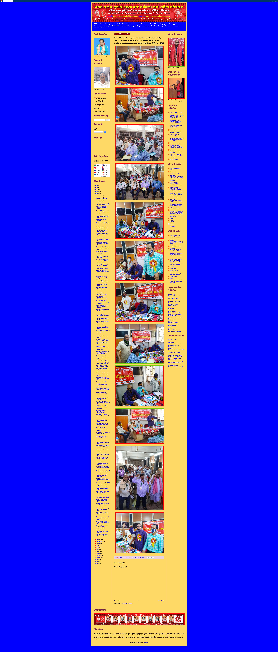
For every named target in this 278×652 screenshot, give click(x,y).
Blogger (145, 642)
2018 (96, 561)
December (99, 195)
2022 (96, 189)
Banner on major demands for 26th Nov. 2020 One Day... (102, 518)
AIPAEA (172, 240)
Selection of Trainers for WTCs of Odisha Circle (102, 340)
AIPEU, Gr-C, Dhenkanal (176, 112)
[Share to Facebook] (151, 558)
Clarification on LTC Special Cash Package (102, 268)
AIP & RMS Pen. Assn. (175, 235)
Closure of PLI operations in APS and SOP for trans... (102, 420)
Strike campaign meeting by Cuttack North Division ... (102, 306)
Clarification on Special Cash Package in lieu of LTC (102, 513)
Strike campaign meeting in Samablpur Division (102, 280)
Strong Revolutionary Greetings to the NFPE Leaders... (102, 243)
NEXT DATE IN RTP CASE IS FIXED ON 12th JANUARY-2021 (102, 493)
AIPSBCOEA (173, 268)
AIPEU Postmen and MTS (176, 259)
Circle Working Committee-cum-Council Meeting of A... (102, 447)
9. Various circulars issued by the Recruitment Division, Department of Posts (175, 362)
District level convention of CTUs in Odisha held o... (103, 471)
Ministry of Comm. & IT (174, 295)
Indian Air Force (172, 311)
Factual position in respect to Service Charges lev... (103, 496)
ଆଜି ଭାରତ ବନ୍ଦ (99, 253)
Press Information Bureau (174, 331)
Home (139, 600)
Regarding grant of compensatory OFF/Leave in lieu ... (101, 383)
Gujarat (171, 220)
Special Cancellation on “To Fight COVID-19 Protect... (102, 459)
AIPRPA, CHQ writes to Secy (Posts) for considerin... (101, 200)
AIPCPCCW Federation (175, 246)
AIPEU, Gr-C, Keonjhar (175, 143)
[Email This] (147, 558)
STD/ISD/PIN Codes (173, 304)
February (99, 555)
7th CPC (170, 328)
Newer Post (117, 600)
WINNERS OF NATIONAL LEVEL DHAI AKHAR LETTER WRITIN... (102, 230)
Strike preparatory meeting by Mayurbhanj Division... (102, 311)
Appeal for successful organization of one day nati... (102, 271)
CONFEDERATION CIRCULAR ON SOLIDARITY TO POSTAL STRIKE (176, 242)
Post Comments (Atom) (126, 603)
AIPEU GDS (172, 248)
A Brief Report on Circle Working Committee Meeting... (102, 407)
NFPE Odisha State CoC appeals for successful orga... (102, 467)
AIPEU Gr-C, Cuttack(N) (175, 154)
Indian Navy (171, 309)
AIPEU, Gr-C (173, 266)
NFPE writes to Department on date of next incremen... (103, 433)
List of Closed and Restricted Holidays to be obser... (102, 256)
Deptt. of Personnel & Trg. (174, 314)
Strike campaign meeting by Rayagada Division (102, 319)
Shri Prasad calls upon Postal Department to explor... (102, 344)
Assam (171, 218)
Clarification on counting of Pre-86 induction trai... (103, 203)
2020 (96, 193)
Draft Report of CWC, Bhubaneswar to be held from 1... (102, 479)
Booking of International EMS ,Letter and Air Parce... (102, 500)
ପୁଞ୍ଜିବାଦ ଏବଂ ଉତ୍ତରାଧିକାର (102, 360)
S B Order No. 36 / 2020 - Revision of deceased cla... (102, 488)
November (99, 197)
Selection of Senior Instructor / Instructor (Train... (102, 336)
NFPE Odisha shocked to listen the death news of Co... (102, 442)
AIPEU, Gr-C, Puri (174, 159)
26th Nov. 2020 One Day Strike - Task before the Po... (102, 522)
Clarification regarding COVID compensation (102, 366)
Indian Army (171, 308)
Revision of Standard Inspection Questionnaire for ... (101, 289)
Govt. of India (171, 294)
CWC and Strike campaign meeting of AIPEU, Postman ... (102, 475)
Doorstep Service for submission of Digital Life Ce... (102, 394)
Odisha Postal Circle (173, 298)
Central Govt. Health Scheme (175, 317)
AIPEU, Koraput (173, 130)
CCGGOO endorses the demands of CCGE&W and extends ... (102, 261)
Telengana (172, 224)
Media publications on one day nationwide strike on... (103, 216)
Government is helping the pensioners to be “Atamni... (102, 398)
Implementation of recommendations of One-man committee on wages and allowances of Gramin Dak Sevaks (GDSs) (176, 138)
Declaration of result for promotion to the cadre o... (102, 357)
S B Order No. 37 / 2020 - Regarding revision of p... (102, 424)
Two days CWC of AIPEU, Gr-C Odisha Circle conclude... (102, 438)
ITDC (169, 318)
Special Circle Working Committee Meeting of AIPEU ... (102, 535)
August (98, 543)
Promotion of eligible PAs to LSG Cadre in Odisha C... (102, 239)
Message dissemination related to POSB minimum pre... (102, 527)
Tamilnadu (172, 175)
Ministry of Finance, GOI (174, 312)
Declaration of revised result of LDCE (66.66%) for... (102, 378)
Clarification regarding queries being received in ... (102, 416)
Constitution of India (173, 324)
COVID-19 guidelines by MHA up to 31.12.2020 (102, 264)
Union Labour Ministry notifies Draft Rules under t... (101, 284)
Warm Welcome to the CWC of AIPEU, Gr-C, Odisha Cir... (103, 484)
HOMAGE (172, 221)
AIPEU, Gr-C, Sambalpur (176, 134)
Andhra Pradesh (174, 182)
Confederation (173, 276)
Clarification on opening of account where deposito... (103, 332)
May (98, 549)
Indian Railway (172, 305)
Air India (170, 307)
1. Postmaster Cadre (173, 339)
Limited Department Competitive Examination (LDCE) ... (102, 293)
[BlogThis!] (149, 558)
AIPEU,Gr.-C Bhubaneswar (176, 150)
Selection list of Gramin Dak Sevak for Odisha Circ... (102, 235)
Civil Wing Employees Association (175, 271)
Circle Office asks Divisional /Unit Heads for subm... (102, 531)
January (99, 557)
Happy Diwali (99, 386)
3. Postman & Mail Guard (174, 344)
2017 (96, 563)
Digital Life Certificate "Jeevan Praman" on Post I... (102, 429)
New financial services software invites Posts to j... (103, 402)
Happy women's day (174, 173)
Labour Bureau (172, 315)
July (98, 545)
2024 (96, 185)
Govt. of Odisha (172, 319)
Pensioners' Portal (172, 325)
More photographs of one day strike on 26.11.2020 (102, 223)
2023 (96, 187)
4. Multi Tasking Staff (173, 345)
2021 (96, 191)
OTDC (169, 321)
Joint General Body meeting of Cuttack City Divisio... (102, 327)
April (98, 551)
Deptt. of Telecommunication (175, 300)
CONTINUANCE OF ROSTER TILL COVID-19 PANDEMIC (102, 348)
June (98, 547)
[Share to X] (150, 558)
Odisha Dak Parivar (174, 207)
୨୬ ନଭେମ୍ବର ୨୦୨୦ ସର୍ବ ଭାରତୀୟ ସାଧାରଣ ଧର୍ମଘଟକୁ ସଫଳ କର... (102, 302)
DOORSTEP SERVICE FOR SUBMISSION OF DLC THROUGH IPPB (102, 352)
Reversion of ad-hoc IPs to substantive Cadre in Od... (102, 374)
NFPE (171, 278)
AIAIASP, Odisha (174, 187)
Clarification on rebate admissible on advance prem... (102, 370)
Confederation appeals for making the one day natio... (102, 505)
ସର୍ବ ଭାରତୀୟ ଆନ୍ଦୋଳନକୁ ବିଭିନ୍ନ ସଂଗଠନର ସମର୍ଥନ (102, 277)
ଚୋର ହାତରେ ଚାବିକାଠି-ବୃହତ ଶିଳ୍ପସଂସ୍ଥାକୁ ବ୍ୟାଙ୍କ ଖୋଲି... (101, 207)
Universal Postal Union (174, 329)
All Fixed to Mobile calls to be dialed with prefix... (102, 226)
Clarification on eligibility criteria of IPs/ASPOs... (102, 362)
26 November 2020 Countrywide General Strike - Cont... (102, 463)
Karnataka (172, 226)
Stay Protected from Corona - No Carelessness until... (101, 297)
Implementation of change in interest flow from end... (102, 509)
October (99, 539)
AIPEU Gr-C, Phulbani (175, 145)
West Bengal (173, 171)
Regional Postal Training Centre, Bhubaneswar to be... (102, 212)
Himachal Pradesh (174, 210)
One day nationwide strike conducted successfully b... (102, 248)
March (98, 553)
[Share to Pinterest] (153, 558)
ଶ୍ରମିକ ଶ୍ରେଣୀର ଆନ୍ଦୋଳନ (102, 251)
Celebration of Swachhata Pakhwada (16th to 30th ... (102, 389)
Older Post (161, 600)
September (99, 541)
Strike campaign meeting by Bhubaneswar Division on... (102, 323)
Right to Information (173, 322)
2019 (96, 559)
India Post (170, 297)
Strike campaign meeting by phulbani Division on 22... (102, 315)
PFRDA (170, 326)
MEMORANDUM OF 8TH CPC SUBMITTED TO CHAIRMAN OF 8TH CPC (176, 281)
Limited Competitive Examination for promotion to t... (101, 411)
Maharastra (172, 199)
